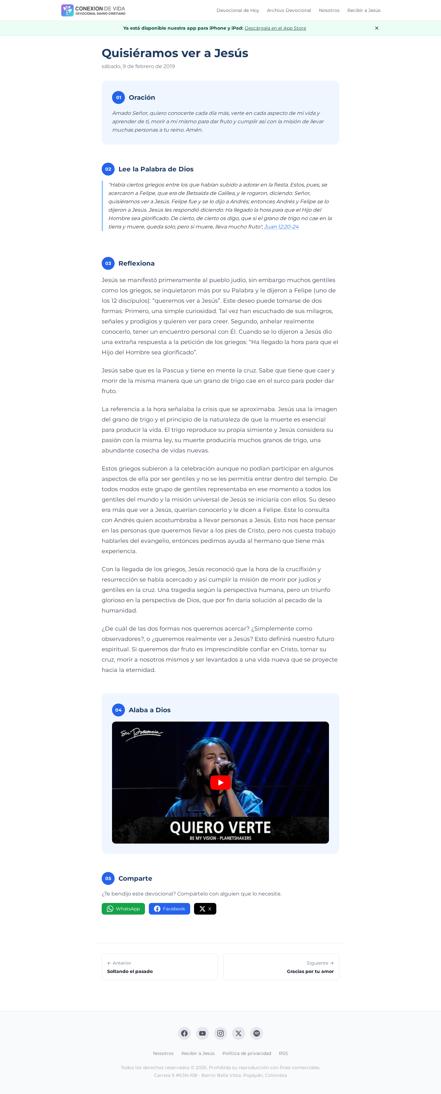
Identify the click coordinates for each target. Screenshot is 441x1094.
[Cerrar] (377, 28)
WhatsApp (128, 909)
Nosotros (329, 10)
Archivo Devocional (289, 10)
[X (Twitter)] (238, 1033)
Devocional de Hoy (238, 10)
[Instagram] (220, 1033)
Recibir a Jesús (364, 10)
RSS (283, 1053)
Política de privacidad (246, 1053)
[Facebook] (184, 1033)
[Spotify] (256, 1033)
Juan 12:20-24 (281, 227)
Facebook (174, 909)
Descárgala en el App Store (275, 28)
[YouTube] (202, 1033)
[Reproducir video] (220, 783)
